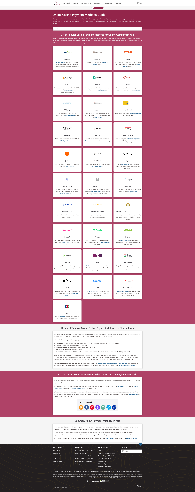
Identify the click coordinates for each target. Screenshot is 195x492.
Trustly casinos (105, 242)
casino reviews (133, 394)
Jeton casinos (70, 166)
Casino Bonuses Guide (81, 453)
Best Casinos (109, 3)
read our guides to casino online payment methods (112, 363)
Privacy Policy (102, 464)
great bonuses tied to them (127, 365)
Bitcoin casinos (68, 90)
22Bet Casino (56, 453)
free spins (120, 386)
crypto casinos (125, 164)
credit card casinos (135, 113)
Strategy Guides (80, 464)
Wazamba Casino (57, 461)
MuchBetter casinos (97, 166)
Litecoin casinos (96, 191)
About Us (100, 450)
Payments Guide (86, 3)
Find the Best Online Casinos (83, 461)
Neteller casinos (125, 240)
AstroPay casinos (65, 141)
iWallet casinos (102, 90)
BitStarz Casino (57, 450)
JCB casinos (62, 316)
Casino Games (98, 3)
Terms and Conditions (104, 466)
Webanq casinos (70, 115)
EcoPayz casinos (61, 62)
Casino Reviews (57, 458)
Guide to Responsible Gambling (107, 456)
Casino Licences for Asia (105, 458)
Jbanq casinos (98, 117)
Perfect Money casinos (122, 291)
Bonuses (75, 3)
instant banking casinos (133, 139)
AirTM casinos (93, 291)
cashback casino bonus (78, 388)
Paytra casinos (136, 90)
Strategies (118, 3)
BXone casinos (89, 141)
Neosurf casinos (67, 242)
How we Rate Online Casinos (106, 453)
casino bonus (109, 438)
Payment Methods (58, 456)
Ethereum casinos (65, 194)
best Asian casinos (131, 438)
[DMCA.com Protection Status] (105, 481)
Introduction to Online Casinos (84, 450)
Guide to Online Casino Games (84, 458)
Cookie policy (102, 461)
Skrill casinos (89, 266)
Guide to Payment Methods (83, 456)
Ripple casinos (132, 191)
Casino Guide (66, 3)
